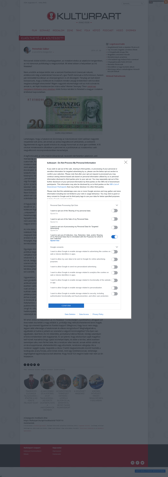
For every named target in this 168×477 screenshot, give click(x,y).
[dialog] (84, 238)
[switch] (114, 210)
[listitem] (84, 205)
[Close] (126, 163)
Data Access (84, 314)
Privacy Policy (98, 314)
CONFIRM (66, 306)
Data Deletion (70, 314)
